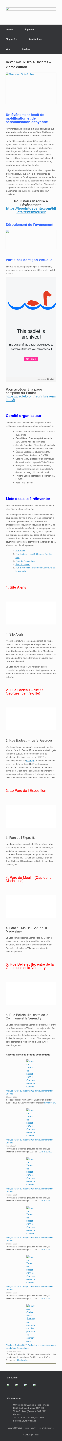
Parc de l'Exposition (25, 560)
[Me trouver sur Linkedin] (28, 1388)
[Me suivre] (11, 1388)
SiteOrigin (29, 1434)
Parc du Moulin (23, 564)
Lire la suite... (50, 1102)
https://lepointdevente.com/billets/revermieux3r (31, 210)
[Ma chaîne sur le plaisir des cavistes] (37, 1388)
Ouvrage (30, 760)
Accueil (9, 29)
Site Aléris (20, 550)
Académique (35, 39)
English (26, 48)
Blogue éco (11, 39)
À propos (29, 29)
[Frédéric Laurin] (31, 12)
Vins (8, 48)
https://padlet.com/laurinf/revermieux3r (31, 398)
